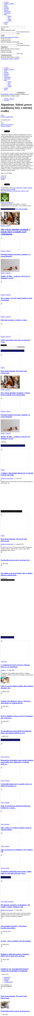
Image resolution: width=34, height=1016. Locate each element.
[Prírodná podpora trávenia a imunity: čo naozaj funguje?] (10, 249)
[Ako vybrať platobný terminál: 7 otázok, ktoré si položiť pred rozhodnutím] (10, 224)
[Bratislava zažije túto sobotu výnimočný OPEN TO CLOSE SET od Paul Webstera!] (5, 951)
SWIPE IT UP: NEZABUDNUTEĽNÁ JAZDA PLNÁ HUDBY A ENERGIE (15, 970)
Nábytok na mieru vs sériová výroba (14, 320)
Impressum (7, 977)
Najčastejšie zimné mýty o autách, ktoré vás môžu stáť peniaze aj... (16, 785)
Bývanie (6, 8)
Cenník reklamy (8, 982)
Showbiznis (7, 11)
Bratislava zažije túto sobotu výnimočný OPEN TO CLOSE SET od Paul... (15, 955)
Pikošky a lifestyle (9, 3)
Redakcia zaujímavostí (7, 117)
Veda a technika (5, 757)
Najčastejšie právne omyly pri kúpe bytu (15, 560)
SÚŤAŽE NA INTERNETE (13, 445)
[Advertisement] (15, 61)
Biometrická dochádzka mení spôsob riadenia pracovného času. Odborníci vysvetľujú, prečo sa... (17, 762)
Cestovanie (7, 13)
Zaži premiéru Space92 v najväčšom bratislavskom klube (14, 927)
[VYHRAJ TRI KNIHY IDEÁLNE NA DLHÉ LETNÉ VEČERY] (15, 468)
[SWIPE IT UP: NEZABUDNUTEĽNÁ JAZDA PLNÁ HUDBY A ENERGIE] (5, 966)
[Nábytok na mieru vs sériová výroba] (10, 315)
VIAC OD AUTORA (21, 209)
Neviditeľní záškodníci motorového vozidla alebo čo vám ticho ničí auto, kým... (16, 872)
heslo (18, 33)
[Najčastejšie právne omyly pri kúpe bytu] (5, 556)
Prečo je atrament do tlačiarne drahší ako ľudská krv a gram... (15, 807)
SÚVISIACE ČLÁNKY (8, 209)
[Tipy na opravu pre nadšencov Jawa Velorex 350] (10, 844)
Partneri (6, 980)
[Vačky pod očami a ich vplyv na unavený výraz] (10, 335)
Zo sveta (6, 100)
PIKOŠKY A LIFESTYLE (12, 351)
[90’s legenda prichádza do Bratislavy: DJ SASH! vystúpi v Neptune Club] (15, 900)
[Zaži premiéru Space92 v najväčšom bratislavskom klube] (5, 922)
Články (3, 367)
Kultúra (6, 7)
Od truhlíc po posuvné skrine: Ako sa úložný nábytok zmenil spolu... (17, 574)
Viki (9, 17)
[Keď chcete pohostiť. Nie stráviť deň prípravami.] (10, 366)
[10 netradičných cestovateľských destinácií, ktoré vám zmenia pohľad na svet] (5, 727)
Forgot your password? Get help (9, 37)
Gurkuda (3, 670)
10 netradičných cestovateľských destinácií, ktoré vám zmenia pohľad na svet (16, 732)
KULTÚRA (6, 877)
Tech (5, 5)
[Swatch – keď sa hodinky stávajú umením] (5, 937)
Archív (10, 20)
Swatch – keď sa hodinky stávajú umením (16, 941)
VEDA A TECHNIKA (10, 740)
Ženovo (6, 10)
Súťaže (6, 22)
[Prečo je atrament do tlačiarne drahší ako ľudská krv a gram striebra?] (10, 801)
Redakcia (6, 979)
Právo (5, 24)
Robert (9, 16)
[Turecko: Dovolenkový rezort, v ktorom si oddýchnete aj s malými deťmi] (5, 697)
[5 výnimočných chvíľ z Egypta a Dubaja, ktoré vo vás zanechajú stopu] (15, 660)
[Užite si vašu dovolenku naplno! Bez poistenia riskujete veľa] (5, 683)
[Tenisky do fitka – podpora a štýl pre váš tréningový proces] (10, 271)
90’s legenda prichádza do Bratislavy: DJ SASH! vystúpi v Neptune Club (15, 906)
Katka (9, 19)
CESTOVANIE (7, 637)
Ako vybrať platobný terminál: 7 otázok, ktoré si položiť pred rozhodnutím (15, 231)
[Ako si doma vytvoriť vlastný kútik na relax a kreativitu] (10, 293)
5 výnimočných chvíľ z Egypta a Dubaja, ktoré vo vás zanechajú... (15, 666)
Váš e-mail (20, 43)
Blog (5, 14)
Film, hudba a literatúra (7, 901)
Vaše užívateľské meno (23, 32)
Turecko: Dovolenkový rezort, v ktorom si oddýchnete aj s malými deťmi (16, 702)
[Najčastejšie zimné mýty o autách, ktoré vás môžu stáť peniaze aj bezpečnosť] (10, 779)
